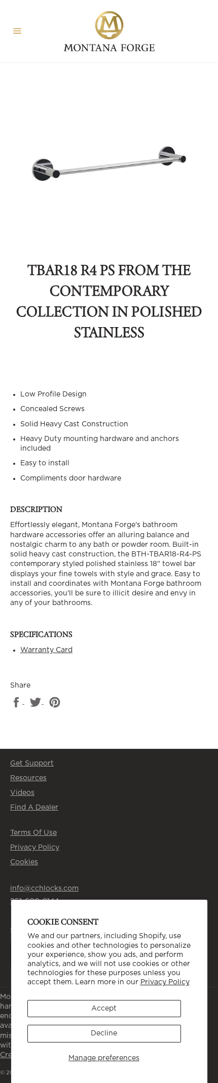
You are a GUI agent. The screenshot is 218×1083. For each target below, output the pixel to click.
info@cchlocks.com (44, 888)
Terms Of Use (33, 832)
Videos (22, 792)
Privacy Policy (165, 982)
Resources (28, 778)
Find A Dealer (34, 807)
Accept (104, 1008)
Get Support (32, 763)
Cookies (24, 862)
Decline (104, 1033)
